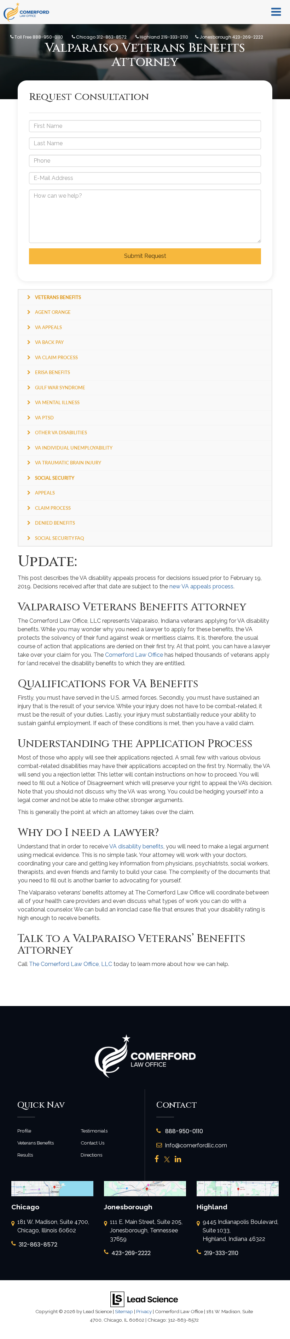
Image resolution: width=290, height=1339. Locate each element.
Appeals (45, 493)
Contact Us (92, 1143)
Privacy (144, 1311)
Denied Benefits (55, 523)
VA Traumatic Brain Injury (68, 462)
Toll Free (38, 37)
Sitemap (124, 1311)
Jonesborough (230, 37)
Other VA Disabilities (61, 432)
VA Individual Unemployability (73, 448)
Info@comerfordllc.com (196, 1145)
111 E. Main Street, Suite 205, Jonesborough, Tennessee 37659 (146, 1230)
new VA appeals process (201, 586)
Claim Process (53, 508)
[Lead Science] (144, 1298)
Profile (24, 1131)
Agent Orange (53, 312)
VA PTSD (44, 417)
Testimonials (94, 1131)
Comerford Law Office (134, 654)
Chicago (101, 37)
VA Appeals (48, 327)
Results (25, 1155)
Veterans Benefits (35, 1143)
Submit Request (145, 256)
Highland (163, 37)
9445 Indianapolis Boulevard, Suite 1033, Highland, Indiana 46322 (240, 1230)
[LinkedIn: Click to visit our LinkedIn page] (178, 1159)
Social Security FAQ (59, 538)
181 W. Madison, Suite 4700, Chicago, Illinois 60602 (53, 1226)
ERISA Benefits (52, 372)
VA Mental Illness (57, 402)
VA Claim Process (56, 357)
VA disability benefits (136, 846)
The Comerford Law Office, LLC (70, 964)
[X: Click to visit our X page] (167, 1159)
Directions (91, 1155)
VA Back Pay (49, 342)
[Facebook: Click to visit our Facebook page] (157, 1159)
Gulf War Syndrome (60, 387)
